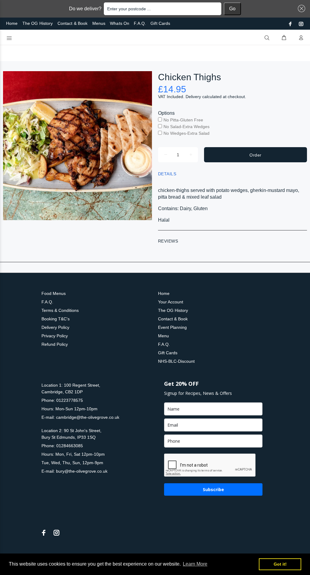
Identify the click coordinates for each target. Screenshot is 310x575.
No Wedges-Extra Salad (186, 133)
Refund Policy (54, 344)
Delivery (193, 96)
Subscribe (213, 489)
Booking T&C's (55, 318)
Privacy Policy (54, 335)
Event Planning (172, 327)
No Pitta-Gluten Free (183, 119)
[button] (300, 8)
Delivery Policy (55, 327)
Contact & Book (73, 23)
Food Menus (53, 293)
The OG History (37, 23)
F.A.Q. (140, 23)
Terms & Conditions (60, 310)
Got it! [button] (280, 564)
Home (12, 23)
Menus (99, 23)
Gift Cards (160, 23)
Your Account (170, 301)
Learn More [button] (195, 564)
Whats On (119, 23)
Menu (163, 335)
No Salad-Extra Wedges (186, 126)
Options (166, 113)
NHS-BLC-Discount (176, 361)
